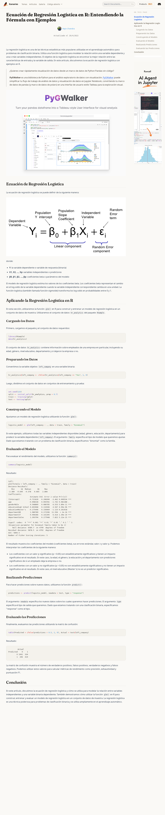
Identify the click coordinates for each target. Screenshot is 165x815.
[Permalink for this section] (66, 184)
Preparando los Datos (145, 33)
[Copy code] (122, 336)
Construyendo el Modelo (146, 37)
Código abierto (53, 4)
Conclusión (139, 52)
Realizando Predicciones (146, 44)
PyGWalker (108, 77)
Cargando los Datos (144, 29)
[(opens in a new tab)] (66, 132)
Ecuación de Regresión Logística (144, 18)
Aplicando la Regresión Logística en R (147, 24)
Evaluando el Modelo (145, 41)
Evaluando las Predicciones (148, 48)
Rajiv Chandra (69, 28)
